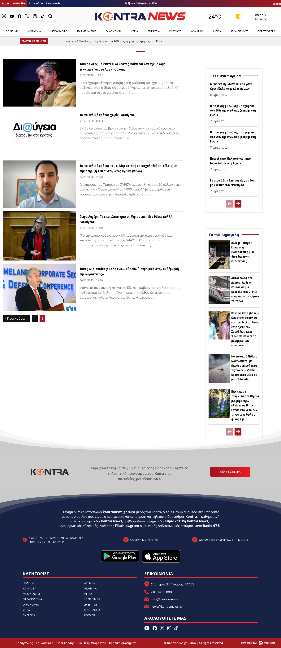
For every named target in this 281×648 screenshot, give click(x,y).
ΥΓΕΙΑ (134, 31)
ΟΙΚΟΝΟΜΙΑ (114, 31)
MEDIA (217, 31)
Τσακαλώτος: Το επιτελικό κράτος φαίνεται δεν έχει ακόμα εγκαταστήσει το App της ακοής (123, 67)
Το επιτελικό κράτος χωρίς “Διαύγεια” (108, 114)
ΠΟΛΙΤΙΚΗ (12, 31)
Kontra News (111, 521)
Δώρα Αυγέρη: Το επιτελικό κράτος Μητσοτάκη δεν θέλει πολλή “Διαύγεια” (126, 219)
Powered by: (253, 643)
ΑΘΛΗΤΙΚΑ (197, 31)
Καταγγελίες (35, 3)
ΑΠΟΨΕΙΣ (89, 615)
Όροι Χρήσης (65, 643)
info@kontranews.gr (165, 599)
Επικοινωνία (53, 3)
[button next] (238, 204)
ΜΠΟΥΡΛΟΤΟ (58, 31)
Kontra (191, 516)
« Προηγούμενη (16, 318)
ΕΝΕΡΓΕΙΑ (153, 31)
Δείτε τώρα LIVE (230, 472)
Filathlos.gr (124, 525)
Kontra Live (19, 3)
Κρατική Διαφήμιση (122, 643)
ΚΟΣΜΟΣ (175, 31)
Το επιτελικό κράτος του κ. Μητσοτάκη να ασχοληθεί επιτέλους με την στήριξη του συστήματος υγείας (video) (128, 168)
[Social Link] (4, 16)
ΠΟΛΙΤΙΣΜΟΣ (239, 31)
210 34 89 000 (161, 592)
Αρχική (6, 3)
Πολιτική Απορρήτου (91, 643)
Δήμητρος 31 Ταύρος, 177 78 (172, 584)
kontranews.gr (115, 512)
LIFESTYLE (90, 604)
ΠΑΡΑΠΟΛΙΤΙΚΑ (86, 31)
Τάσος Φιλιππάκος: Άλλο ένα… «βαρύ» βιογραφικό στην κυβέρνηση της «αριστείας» (129, 271)
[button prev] (229, 204)
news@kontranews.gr (166, 606)
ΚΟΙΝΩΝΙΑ (34, 31)
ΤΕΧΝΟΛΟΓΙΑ (92, 610)
